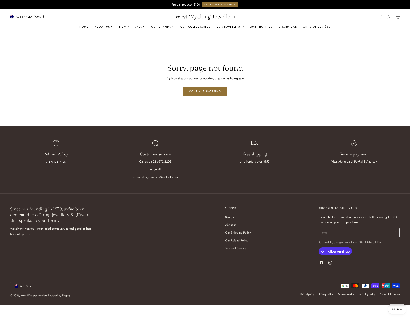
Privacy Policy (374, 242)
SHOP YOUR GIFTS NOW (220, 4)
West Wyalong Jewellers (34, 295)
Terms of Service (235, 248)
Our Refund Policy (236, 240)
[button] (381, 17)
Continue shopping (205, 91)
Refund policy (307, 294)
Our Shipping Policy (238, 232)
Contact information (390, 294)
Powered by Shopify (59, 295)
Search (229, 217)
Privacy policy (326, 294)
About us (230, 225)
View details (56, 161)
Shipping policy (367, 294)
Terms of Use (358, 242)
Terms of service (346, 294)
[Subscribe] (395, 232)
